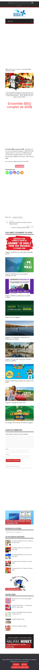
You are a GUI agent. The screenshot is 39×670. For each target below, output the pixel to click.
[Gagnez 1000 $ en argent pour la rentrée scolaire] (19, 293)
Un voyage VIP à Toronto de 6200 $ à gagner (19, 422)
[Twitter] (18, 172)
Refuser (24, 664)
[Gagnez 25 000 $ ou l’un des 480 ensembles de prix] (19, 250)
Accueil (9, 69)
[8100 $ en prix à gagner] (19, 315)
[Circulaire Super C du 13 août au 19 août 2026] (8, 552)
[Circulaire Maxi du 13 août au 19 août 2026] (8, 572)
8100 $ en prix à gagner (12, 317)
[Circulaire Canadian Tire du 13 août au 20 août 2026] (8, 545)
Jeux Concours (17, 69)
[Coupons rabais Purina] (8, 623)
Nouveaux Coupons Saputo (19, 626)
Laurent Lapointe (17, 217)
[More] (22, 172)
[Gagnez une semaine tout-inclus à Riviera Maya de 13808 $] (19, 357)
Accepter (16, 664)
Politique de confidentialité (20, 667)
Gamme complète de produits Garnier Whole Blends (20, 223)
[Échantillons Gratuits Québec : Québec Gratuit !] (19, 15)
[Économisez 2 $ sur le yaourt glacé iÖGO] (8, 603)
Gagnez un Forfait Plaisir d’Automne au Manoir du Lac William (17, 338)
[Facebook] (10, 172)
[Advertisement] (19, 46)
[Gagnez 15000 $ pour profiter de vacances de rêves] (19, 378)
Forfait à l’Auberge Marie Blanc (20, 227)
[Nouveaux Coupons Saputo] (8, 630)
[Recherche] (32, 2)
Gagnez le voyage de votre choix (15, 402)
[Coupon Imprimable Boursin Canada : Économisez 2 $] (8, 616)
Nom (7, 449)
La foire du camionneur (13, 589)
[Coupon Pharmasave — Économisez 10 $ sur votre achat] (8, 610)
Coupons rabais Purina (18, 619)
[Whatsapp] (7, 172)
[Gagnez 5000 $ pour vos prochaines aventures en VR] (19, 272)
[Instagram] (14, 172)
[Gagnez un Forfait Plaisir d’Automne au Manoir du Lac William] (19, 335)
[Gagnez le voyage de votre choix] (19, 400)
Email (7, 454)
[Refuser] (37, 664)
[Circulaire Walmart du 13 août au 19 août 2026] (8, 559)
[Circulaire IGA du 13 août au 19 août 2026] (8, 566)
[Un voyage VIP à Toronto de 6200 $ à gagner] (19, 420)
